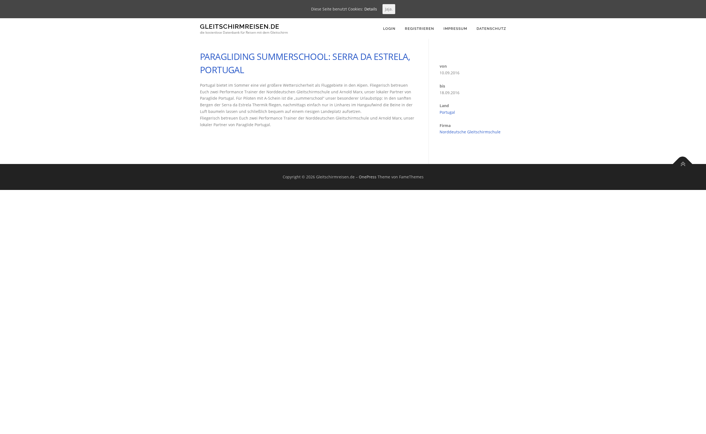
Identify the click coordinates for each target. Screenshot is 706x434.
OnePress (367, 176)
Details (370, 9)
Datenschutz (491, 29)
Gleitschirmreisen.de (239, 26)
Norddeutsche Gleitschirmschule (470, 131)
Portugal (447, 112)
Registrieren (419, 29)
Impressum (455, 29)
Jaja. (389, 9)
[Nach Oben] (682, 164)
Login (389, 29)
